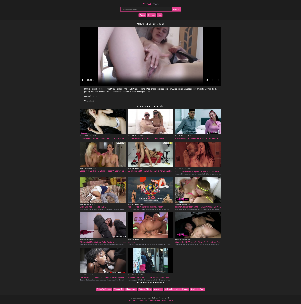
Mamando (158, 289)
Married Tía (119, 289)
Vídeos (142, 15)
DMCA (170, 301)
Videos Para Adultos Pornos (176, 289)
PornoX (150, 4)
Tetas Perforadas (104, 289)
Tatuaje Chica (145, 289)
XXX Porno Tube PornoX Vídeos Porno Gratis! (147, 301)
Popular (151, 15)
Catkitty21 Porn (197, 289)
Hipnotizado (131, 289)
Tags (160, 15)
